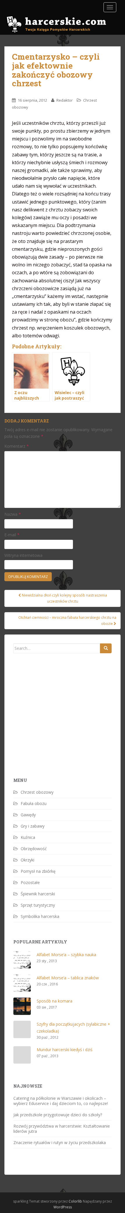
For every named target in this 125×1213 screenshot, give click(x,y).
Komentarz (16, 446)
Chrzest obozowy (37, 792)
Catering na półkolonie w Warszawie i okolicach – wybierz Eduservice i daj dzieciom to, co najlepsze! (60, 1100)
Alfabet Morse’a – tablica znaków (68, 977)
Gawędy (28, 814)
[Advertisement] (57, 725)
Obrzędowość (34, 848)
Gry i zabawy (32, 826)
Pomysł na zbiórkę (38, 871)
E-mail (11, 534)
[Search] (106, 648)
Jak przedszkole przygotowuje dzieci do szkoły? (57, 1114)
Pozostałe (30, 882)
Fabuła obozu (34, 803)
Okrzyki (27, 860)
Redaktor (64, 100)
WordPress (62, 1207)
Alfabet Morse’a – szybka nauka (66, 954)
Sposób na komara (54, 1001)
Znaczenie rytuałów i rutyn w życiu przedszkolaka (59, 1142)
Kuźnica (28, 837)
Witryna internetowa (23, 555)
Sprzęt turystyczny (38, 905)
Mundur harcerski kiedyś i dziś (64, 1049)
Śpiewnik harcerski (38, 894)
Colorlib (75, 1201)
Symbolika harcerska (40, 916)
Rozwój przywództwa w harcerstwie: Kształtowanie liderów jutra (61, 1128)
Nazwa (12, 514)
